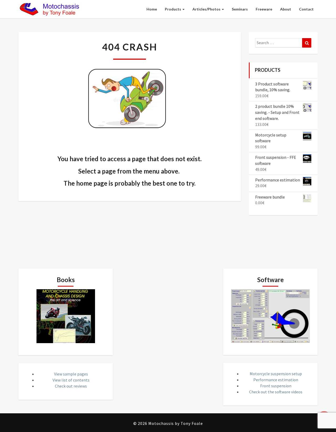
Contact (306, 9)
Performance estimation (275, 379)
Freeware (264, 9)
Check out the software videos (275, 391)
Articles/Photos (206, 9)
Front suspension (275, 385)
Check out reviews (71, 386)
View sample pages (71, 374)
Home (151, 9)
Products (173, 9)
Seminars (240, 9)
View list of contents (71, 380)
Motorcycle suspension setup (276, 373)
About (285, 9)
